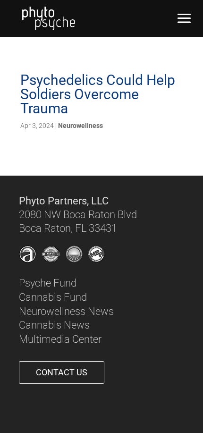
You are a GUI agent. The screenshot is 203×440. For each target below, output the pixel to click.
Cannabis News (54, 325)
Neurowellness (80, 125)
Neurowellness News (66, 311)
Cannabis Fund (53, 297)
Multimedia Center (60, 339)
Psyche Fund (47, 283)
